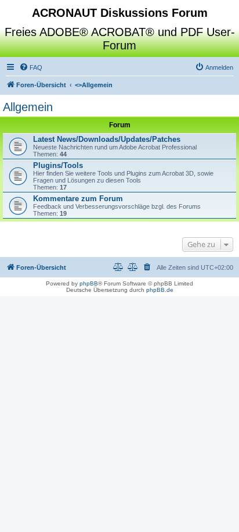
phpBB (88, 283)
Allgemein (28, 107)
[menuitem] (30, 67)
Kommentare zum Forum (78, 198)
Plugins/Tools (58, 165)
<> (94, 84)
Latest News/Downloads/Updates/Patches (106, 139)
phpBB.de (159, 290)
